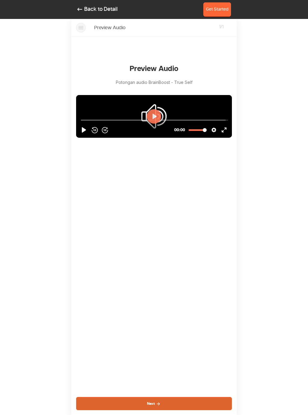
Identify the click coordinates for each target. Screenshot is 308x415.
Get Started (217, 9)
